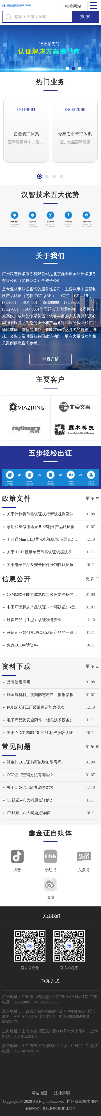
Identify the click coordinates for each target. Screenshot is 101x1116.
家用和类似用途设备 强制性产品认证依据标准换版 (46, 527)
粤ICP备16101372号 (59, 1108)
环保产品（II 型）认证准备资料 (34, 620)
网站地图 (39, 1093)
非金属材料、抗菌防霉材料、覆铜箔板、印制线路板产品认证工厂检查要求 (46, 695)
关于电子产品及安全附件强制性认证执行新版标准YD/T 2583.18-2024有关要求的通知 (46, 565)
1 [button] (39, 176)
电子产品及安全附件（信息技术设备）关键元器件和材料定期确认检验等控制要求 (46, 720)
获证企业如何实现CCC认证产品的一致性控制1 (46, 632)
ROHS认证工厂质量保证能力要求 (35, 707)
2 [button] (47, 176)
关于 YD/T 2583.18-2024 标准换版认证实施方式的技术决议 (46, 733)
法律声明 (62, 1093)
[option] (26, 133)
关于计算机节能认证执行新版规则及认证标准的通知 (46, 514)
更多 (90, 498)
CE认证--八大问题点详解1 (29, 813)
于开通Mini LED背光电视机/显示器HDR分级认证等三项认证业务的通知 (46, 539)
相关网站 (73, 6)
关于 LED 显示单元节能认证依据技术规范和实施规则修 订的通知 (46, 552)
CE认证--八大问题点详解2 (29, 800)
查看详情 (50, 359)
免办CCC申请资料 (22, 645)
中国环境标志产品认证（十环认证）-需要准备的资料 (46, 607)
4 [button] (61, 176)
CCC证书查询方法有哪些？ (30, 775)
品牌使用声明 (18, 682)
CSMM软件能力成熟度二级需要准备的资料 (44, 594)
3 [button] (54, 176)
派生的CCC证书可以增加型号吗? (35, 762)
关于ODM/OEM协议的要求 (30, 787)
